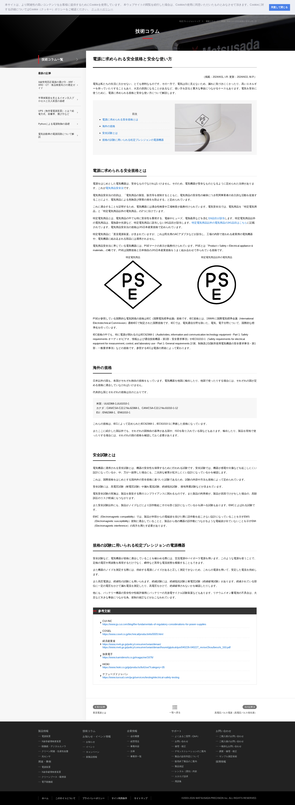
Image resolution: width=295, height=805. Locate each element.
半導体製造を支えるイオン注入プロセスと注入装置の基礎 (56, 99)
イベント (90, 747)
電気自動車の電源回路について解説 (56, 135)
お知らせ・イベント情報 (97, 736)
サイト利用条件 (119, 798)
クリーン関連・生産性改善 (55, 751)
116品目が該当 (216, 218)
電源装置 (46, 736)
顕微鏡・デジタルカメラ (54, 746)
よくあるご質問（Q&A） (187, 736)
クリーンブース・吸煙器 (54, 777)
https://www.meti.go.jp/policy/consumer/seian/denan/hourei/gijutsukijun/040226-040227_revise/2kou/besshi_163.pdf (166, 647)
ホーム (45, 798)
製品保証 (179, 766)
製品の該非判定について (187, 756)
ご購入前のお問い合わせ (231, 736)
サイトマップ (141, 798)
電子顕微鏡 (47, 782)
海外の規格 (108, 126)
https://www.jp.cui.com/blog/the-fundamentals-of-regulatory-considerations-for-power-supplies (154, 624)
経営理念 (134, 741)
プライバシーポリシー (93, 798)
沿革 (132, 751)
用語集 (178, 781)
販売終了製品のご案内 (186, 761)
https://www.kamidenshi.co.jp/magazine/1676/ (127, 657)
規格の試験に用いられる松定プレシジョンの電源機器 (133, 139)
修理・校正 (180, 746)
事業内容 (134, 746)
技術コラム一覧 (52, 59)
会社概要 (134, 736)
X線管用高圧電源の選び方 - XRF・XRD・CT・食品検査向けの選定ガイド (56, 85)
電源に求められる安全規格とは (120, 119)
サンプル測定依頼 (228, 756)
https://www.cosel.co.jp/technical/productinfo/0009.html (132, 634)
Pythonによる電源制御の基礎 (54, 123)
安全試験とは (110, 133)
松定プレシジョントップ (189, 21)
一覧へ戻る (174, 712)
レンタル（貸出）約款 (186, 771)
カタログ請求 (181, 776)
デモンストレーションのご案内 (190, 751)
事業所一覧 (136, 756)
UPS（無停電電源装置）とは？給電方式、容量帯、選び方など (56, 112)
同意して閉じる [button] (279, 7)
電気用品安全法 (115, 188)
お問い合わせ (181, 741)
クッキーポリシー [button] (102, 9)
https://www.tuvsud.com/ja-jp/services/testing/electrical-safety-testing (140, 677)
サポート (176, 731)
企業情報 (132, 731)
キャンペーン (92, 752)
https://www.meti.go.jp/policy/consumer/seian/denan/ (131, 644)
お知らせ (90, 742)
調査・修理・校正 (228, 751)
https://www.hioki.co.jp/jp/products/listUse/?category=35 (133, 667)
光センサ (46, 756)
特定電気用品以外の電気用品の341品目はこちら (219, 222)
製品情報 (43, 731)
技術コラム (210, 21)
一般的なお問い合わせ (230, 746)
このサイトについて (65, 798)
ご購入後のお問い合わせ (231, 741)
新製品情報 (91, 757)
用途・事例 (44, 761)
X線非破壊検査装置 (51, 741)
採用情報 (221, 761)
